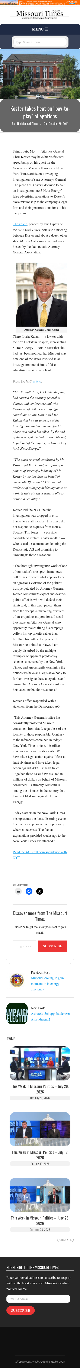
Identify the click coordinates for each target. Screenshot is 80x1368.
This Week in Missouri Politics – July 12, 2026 (40, 1155)
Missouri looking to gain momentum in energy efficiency (47, 983)
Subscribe (52, 946)
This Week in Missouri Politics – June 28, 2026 (40, 1220)
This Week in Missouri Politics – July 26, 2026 (40, 1089)
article (37, 381)
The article (20, 224)
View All (65, 1240)
